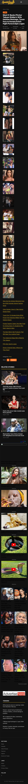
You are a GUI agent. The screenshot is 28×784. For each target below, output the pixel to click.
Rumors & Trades (5, 756)
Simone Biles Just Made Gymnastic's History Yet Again (19, 653)
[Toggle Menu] (21, 2)
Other (7, 9)
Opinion (3, 753)
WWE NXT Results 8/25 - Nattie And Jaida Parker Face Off (7, 628)
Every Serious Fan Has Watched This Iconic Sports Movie (6, 605)
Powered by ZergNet (22, 684)
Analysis (3, 746)
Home (4, 9)
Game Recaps (4, 748)
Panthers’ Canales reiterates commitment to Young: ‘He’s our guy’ (13, 727)
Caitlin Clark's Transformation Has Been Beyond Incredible (20, 605)
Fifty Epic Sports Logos (10, 344)
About (2, 763)
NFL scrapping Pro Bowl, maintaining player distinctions (12, 717)
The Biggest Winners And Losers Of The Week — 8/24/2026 (19, 677)
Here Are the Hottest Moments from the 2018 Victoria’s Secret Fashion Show (13, 303)
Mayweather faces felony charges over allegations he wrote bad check (13, 434)
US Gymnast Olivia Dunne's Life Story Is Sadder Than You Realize (19, 629)
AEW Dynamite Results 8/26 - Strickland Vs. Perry (6, 652)
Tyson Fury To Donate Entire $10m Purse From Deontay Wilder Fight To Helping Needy (13, 318)
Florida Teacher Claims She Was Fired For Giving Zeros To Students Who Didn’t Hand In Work (14, 326)
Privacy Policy (4, 768)
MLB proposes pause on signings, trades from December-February (13, 705)
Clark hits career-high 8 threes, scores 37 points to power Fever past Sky (14, 388)
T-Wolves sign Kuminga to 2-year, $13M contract (13, 722)
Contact (3, 765)
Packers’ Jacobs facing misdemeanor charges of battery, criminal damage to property (13, 711)
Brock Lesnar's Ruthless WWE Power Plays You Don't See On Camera (7, 677)
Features (3, 751)
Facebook (13, 360)
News (2, 744)
